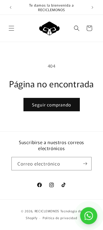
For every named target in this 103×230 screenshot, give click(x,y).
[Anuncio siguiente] (92, 7)
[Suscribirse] (85, 163)
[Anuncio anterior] (10, 7)
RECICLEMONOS (47, 211)
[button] (11, 28)
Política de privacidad (60, 217)
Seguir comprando (51, 105)
